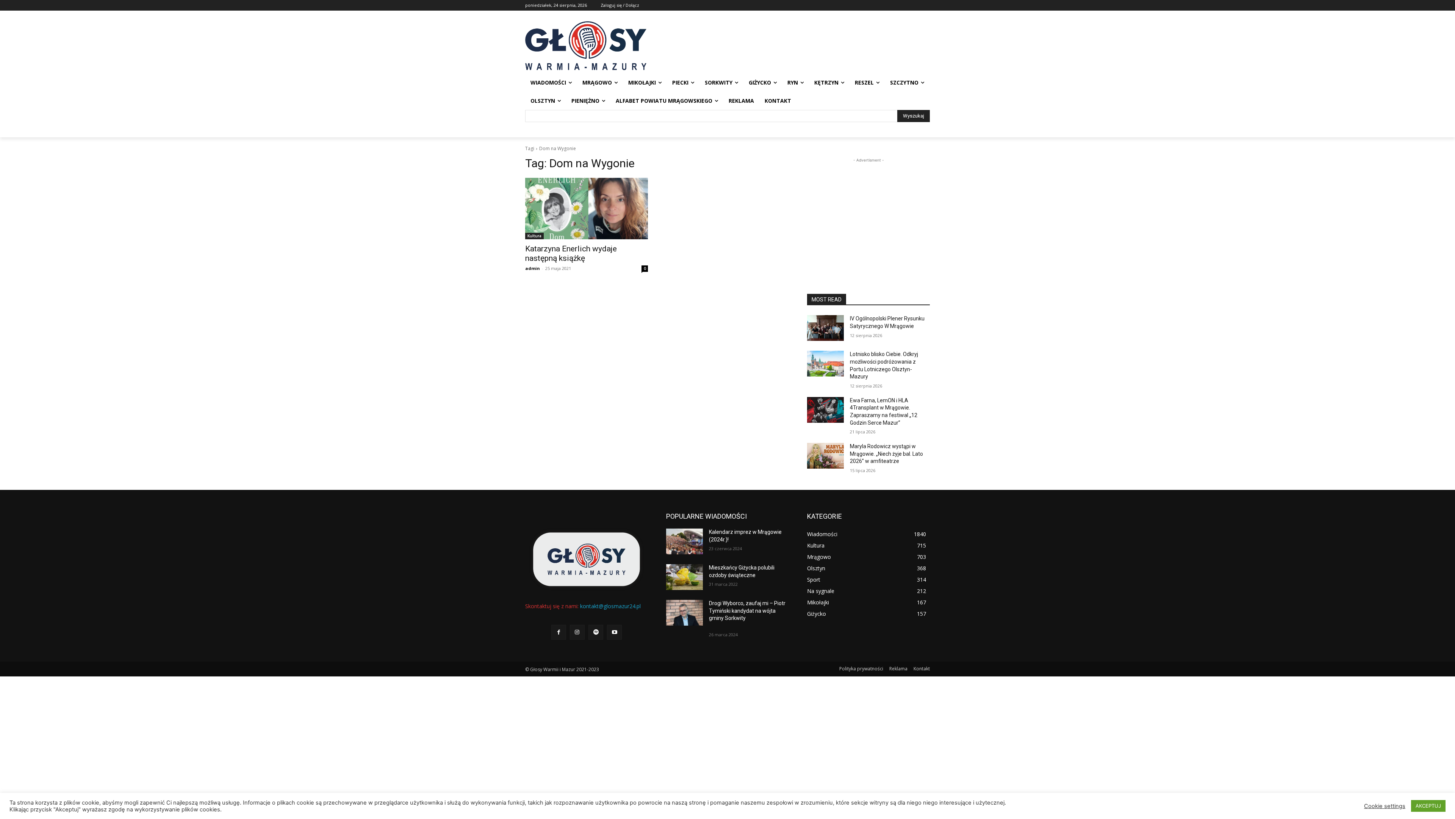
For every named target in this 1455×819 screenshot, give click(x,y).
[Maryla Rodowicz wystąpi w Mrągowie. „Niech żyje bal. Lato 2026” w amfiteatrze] (825, 456)
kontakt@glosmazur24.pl (610, 606)
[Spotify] (595, 632)
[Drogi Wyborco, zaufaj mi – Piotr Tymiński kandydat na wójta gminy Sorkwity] (684, 613)
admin (532, 268)
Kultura (534, 235)
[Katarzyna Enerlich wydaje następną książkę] (586, 208)
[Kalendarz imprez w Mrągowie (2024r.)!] (684, 541)
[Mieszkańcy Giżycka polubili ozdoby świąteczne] (684, 577)
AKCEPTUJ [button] (1428, 806)
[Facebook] (558, 632)
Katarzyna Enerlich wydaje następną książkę (571, 253)
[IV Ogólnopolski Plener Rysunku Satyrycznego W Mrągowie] (825, 328)
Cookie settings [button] (1384, 806)
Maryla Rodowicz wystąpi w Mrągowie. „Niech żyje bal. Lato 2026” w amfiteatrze (886, 453)
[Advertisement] (868, 211)
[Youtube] (614, 632)
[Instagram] (577, 632)
